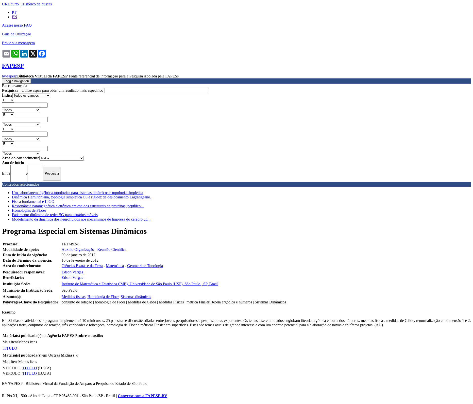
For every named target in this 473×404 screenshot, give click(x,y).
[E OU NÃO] (8, 100)
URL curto (10, 4)
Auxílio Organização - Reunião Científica (94, 249)
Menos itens (27, 342)
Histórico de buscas (36, 4)
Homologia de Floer (103, 297)
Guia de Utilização (16, 34)
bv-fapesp (9, 76)
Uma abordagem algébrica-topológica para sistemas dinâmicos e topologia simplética (77, 193)
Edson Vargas (72, 272)
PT (14, 12)
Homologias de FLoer (29, 210)
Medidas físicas (73, 297)
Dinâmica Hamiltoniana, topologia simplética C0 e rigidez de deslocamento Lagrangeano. (81, 197)
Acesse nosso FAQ (17, 25)
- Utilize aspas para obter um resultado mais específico (53, 90)
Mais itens (10, 342)
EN (14, 17)
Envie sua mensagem (18, 43)
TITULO (10, 348)
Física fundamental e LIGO (33, 201)
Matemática (115, 266)
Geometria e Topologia (145, 266)
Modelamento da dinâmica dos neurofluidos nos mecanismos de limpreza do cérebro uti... (81, 219)
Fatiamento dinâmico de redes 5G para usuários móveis (55, 215)
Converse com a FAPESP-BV (142, 396)
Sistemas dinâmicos (136, 297)
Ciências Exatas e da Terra (82, 266)
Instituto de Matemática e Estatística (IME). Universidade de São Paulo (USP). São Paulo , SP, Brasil (140, 284)
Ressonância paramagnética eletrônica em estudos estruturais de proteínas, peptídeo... (78, 206)
